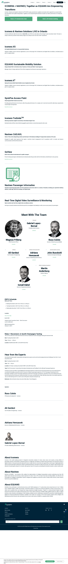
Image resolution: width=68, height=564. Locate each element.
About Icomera (7, 510)
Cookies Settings (59, 561)
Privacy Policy (35, 528)
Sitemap (26, 512)
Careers (6, 512)
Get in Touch (27, 510)
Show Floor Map (8, 315)
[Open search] (64, 2)
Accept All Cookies (50, 561)
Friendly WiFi (7, 515)
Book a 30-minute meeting (50, 19)
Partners (26, 514)
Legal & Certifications (9, 514)
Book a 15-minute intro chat (19, 19)
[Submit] (61, 521)
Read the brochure (8, 106)
